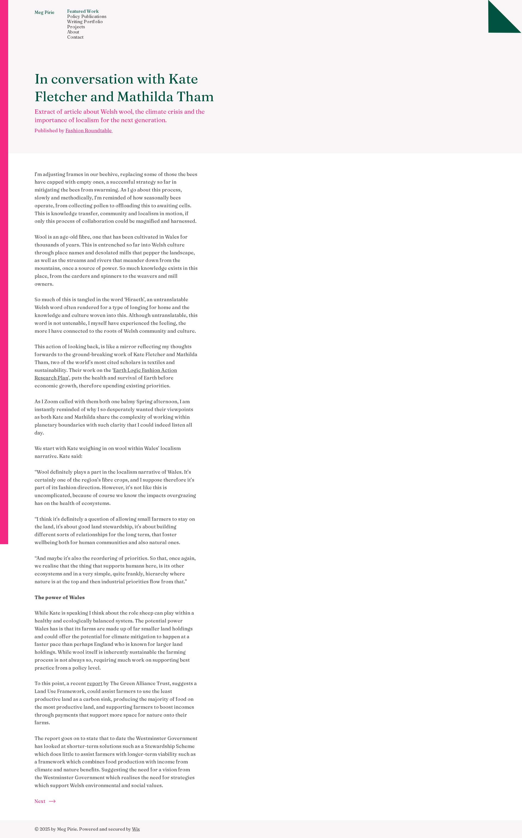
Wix (136, 829)
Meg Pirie (44, 12)
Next (40, 801)
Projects (76, 26)
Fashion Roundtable (89, 130)
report (94, 683)
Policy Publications (87, 16)
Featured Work (83, 11)
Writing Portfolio (85, 21)
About (73, 32)
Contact (75, 37)
